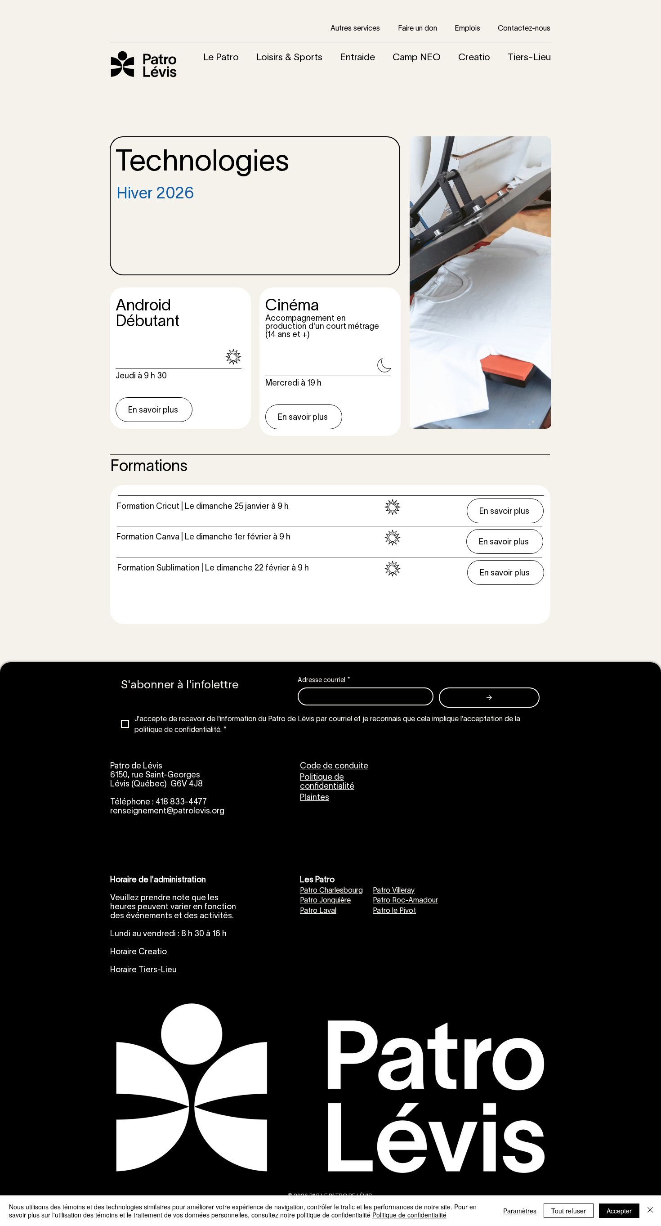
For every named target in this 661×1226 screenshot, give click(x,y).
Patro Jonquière (325, 900)
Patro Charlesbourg (331, 890)
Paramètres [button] (519, 1210)
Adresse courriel (324, 679)
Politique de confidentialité (409, 1214)
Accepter (619, 1210)
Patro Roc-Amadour (405, 900)
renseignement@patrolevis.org (167, 810)
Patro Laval (318, 910)
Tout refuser (568, 1210)
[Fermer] (650, 1211)
